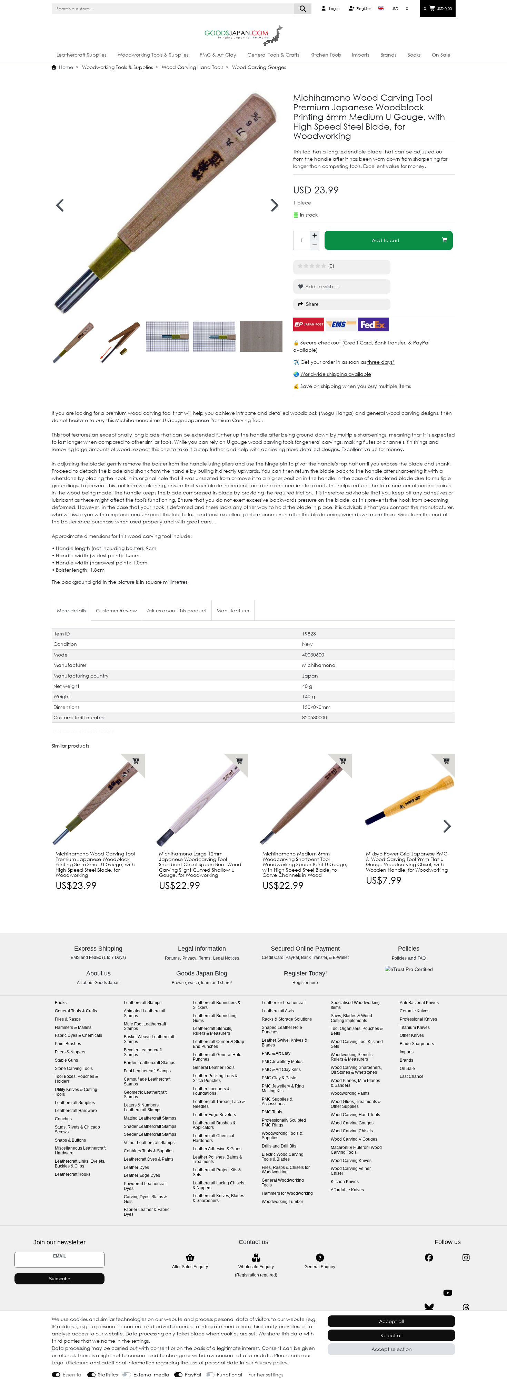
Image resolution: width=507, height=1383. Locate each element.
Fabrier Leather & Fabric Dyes (146, 1212)
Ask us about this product (177, 610)
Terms (204, 958)
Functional (229, 1374)
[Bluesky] (428, 1307)
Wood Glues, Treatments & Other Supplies (356, 1104)
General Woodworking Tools (283, 1182)
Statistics (108, 1374)
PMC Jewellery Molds (282, 1062)
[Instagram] (466, 1257)
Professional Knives (418, 1019)
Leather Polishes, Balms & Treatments (217, 1159)
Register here (305, 982)
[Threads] (466, 1307)
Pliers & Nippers (70, 1052)
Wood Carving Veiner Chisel (351, 1171)
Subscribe (59, 1278)
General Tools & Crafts (273, 54)
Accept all (391, 1321)
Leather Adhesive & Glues (217, 1149)
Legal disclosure (70, 1362)
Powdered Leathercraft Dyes (145, 1186)
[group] (98, 800)
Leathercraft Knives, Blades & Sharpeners (218, 1198)
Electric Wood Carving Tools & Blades (283, 1157)
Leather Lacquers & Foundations (211, 1091)
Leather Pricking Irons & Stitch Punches (215, 1078)
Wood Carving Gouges (258, 67)
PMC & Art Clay (218, 54)
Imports (360, 54)
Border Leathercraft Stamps (149, 1063)
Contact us (253, 1242)
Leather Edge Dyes (142, 1175)
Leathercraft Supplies (81, 54)
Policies (399, 958)
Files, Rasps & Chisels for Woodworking (286, 1170)
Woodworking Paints (350, 1093)
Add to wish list (322, 286)
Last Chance (412, 1076)
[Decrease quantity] (314, 245)
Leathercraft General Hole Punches (217, 1057)
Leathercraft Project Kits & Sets (217, 1172)
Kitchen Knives (345, 1182)
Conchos (63, 1119)
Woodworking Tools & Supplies (153, 54)
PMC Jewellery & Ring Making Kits (283, 1088)
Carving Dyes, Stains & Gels (145, 1199)
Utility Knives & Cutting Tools (76, 1092)
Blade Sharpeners (417, 1044)
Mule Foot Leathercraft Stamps (145, 1026)
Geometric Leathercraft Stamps (145, 1095)
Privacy (189, 958)
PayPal (193, 1374)
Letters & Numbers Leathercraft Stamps (142, 1107)
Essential (72, 1374)
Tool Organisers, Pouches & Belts (357, 1031)
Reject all (391, 1335)
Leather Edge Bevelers (214, 1115)
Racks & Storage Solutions (287, 1019)
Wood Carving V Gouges (354, 1139)
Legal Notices (226, 958)
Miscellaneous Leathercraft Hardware (80, 1150)
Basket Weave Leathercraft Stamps (149, 1039)
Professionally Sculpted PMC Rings (284, 1123)
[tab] (71, 610)
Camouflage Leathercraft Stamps (147, 1081)
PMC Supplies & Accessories (277, 1101)
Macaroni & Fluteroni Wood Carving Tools (356, 1150)
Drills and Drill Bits (279, 1146)
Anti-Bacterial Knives (419, 1003)
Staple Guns (66, 1060)
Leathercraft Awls (278, 1011)
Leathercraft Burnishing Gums (215, 1018)
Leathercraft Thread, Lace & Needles (219, 1104)
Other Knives (412, 1035)
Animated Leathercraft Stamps (144, 1013)
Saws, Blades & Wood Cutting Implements (351, 1018)
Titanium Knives (415, 1027)
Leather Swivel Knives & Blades (284, 1043)
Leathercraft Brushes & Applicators (214, 1125)
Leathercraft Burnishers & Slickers (216, 1005)
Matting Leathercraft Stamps (150, 1118)
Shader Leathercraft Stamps (150, 1126)
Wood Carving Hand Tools (191, 67)
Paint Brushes (68, 1044)
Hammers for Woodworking (287, 1193)
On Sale (441, 54)
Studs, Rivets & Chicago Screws (77, 1129)
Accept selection (391, 1349)
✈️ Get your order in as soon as (330, 362)
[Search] (303, 8)
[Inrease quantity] (314, 235)
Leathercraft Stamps (142, 1003)
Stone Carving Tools (74, 1068)
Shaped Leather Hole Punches (282, 1030)
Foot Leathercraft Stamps (147, 1071)
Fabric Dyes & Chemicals (78, 1035)
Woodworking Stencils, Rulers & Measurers (352, 1057)
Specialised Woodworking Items (355, 1005)
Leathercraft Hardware (76, 1111)
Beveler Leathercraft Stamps (143, 1052)
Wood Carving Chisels (352, 1131)
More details (71, 610)
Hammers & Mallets (73, 1027)
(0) (331, 265)
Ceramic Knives (414, 1011)
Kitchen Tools (325, 54)
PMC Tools (272, 1112)
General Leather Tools (214, 1067)
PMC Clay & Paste (279, 1078)
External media (151, 1374)
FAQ (422, 958)
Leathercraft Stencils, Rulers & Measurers (212, 1031)
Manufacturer (233, 610)
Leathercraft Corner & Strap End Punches (218, 1044)
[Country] (381, 8)
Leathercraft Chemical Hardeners (213, 1138)
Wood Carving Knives (351, 1161)
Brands (388, 54)
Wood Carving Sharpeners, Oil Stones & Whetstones (356, 1070)
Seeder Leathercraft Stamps (150, 1134)
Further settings (265, 1374)
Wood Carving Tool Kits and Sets (357, 1044)
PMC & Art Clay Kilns (281, 1070)
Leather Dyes (136, 1167)
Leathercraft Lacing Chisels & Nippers (218, 1185)
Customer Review (116, 610)
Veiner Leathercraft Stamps (149, 1143)
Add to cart (385, 240)
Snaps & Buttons (70, 1140)
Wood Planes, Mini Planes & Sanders (355, 1083)
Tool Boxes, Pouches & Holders (76, 1079)
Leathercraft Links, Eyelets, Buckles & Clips (80, 1164)
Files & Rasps (68, 1019)
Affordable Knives (347, 1190)
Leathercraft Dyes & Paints (148, 1159)
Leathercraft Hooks (72, 1174)
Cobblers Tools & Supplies (148, 1151)
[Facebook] (428, 1257)
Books (413, 54)
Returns (172, 958)
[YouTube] (447, 1292)
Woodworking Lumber (282, 1202)
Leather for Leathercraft (284, 1003)
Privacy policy (271, 1362)
